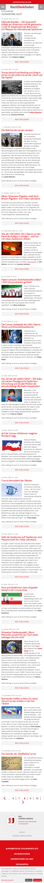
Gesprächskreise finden (22, 836)
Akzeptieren (37, 880)
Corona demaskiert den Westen (16, 480)
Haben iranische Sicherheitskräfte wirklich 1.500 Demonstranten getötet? (21, 281)
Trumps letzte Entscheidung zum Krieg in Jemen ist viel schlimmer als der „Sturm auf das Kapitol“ (21, 75)
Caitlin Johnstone (35, 112)
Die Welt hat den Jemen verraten (17, 130)
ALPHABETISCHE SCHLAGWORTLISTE (22, 848)
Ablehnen (29, 880)
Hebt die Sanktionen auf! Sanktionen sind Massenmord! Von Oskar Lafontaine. (21, 538)
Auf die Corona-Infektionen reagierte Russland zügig (19, 434)
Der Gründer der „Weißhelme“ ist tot (18, 753)
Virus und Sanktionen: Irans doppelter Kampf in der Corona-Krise (19, 588)
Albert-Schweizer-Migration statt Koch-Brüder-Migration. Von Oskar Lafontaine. (20, 197)
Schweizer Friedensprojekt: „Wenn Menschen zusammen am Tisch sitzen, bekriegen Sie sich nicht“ (20, 635)
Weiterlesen (22, 62)
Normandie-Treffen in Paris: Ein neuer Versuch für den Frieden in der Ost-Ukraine (19, 701)
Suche (41, 7)
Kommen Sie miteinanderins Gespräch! (27, 822)
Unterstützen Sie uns (22, 2)
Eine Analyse (31, 262)
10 (37, 798)
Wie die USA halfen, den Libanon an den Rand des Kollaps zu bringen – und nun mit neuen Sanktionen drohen (21, 236)
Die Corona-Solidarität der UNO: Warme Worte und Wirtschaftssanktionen (21, 325)
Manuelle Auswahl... (7, 880)
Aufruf (22, 832)
